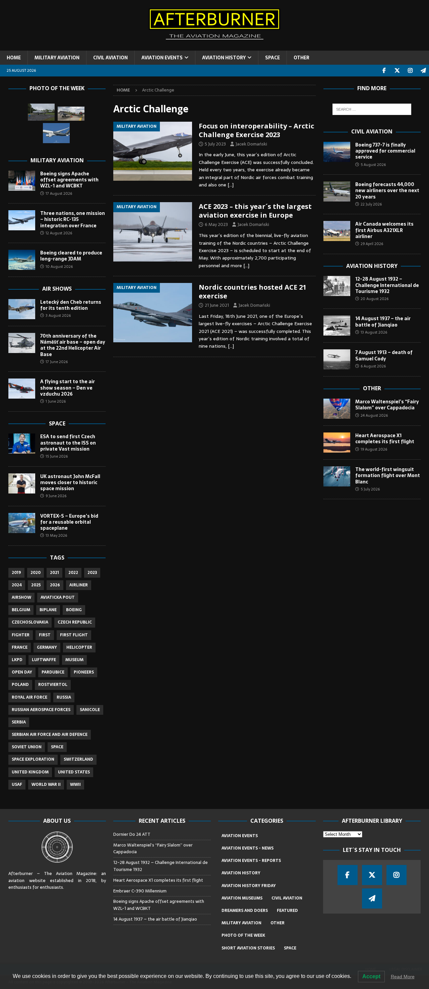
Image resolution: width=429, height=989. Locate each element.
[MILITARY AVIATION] (152, 151)
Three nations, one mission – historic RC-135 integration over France (72, 219)
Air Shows (57, 288)
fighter (20, 635)
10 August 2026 (59, 267)
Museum (74, 659)
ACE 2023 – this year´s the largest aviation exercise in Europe (255, 211)
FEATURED (287, 910)
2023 (92, 572)
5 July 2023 (215, 144)
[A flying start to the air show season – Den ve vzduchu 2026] (21, 389)
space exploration (33, 759)
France (19, 647)
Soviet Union (27, 747)
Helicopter (79, 647)
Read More (403, 976)
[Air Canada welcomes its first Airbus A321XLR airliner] (336, 231)
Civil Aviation (371, 131)
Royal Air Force (29, 697)
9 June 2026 (56, 496)
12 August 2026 (59, 233)
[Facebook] (384, 70)
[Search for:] (372, 109)
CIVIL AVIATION (110, 57)
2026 (55, 585)
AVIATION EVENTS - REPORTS (251, 860)
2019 (16, 572)
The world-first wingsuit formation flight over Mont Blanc (387, 475)
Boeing (74, 609)
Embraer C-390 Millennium (140, 890)
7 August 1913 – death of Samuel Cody (384, 355)
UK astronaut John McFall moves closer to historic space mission (70, 482)
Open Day (22, 672)
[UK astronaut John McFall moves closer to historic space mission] (21, 483)
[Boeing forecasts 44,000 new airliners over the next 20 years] (336, 191)
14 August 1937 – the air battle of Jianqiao (383, 321)
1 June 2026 (56, 401)
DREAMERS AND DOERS (245, 910)
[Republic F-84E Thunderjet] (41, 112)
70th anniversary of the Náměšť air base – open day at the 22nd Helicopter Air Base (72, 345)
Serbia (19, 722)
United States (74, 772)
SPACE (272, 57)
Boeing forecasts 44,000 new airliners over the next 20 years (387, 190)
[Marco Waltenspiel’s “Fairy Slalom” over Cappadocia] (336, 409)
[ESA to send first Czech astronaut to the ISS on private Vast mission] (21, 443)
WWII (75, 784)
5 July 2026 (370, 489)
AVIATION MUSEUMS (242, 898)
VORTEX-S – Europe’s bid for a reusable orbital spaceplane (69, 522)
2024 (17, 585)
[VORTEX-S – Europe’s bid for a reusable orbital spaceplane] (21, 523)
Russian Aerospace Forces (41, 709)
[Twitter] (397, 70)
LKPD (17, 659)
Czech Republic (75, 622)
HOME (14, 57)
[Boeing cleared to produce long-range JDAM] (21, 260)
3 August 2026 (58, 315)
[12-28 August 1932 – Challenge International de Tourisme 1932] (336, 286)
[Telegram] (423, 70)
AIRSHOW (21, 597)
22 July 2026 (371, 204)
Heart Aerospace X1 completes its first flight (385, 438)
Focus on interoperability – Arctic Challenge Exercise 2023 (256, 130)
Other (372, 388)
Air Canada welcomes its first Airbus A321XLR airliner (384, 230)
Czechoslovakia (30, 622)
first (45, 635)
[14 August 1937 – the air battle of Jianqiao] (336, 325)
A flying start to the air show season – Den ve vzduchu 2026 (67, 387)
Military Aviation (57, 160)
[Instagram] (410, 70)
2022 (73, 572)
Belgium (21, 609)
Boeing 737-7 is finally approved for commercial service (385, 151)
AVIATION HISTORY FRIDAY (249, 885)
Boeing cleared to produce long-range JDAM (71, 256)
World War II (46, 784)
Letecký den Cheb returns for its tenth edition (70, 305)
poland (20, 684)
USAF (17, 784)
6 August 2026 (373, 366)
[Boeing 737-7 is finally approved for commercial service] (336, 152)
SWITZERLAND (78, 759)
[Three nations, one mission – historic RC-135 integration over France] (21, 220)
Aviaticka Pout (58, 597)
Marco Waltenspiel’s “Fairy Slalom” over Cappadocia (387, 404)
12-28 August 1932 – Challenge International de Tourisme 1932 (387, 285)
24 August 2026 (374, 415)
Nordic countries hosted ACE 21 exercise (252, 291)
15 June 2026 (57, 456)
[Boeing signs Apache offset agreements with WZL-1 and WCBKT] (21, 181)
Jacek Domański (251, 144)
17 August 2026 (59, 193)
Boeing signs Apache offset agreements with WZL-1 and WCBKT (69, 179)
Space (57, 423)
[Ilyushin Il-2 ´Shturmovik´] (71, 114)
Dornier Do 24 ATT (132, 834)
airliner (78, 585)
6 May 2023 (216, 224)
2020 (35, 572)
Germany (47, 647)
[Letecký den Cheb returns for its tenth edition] (21, 309)
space (57, 747)
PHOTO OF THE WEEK (243, 935)
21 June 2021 (217, 305)
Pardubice (53, 672)
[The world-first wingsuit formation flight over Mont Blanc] (336, 476)
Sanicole (90, 709)
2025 (36, 585)
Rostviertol (52, 684)
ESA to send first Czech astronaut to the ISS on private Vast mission (68, 442)
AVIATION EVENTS (162, 57)
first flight (74, 635)
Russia (64, 697)
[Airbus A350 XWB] (56, 133)
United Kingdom (30, 772)
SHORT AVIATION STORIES (248, 948)
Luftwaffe (44, 659)
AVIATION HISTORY (224, 57)
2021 (54, 572)
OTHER (301, 57)
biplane (48, 609)
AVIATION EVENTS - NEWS (247, 848)
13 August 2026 (374, 332)
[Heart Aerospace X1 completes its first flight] (336, 442)
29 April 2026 (372, 244)
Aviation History (371, 266)
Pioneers (84, 672)
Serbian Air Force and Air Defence (49, 734)
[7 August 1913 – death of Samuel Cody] (336, 359)
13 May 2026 (56, 535)
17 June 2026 (57, 362)
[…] (231, 184)
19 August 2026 (374, 449)
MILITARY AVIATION (57, 57)
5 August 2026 (373, 165)
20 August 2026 (374, 299)
